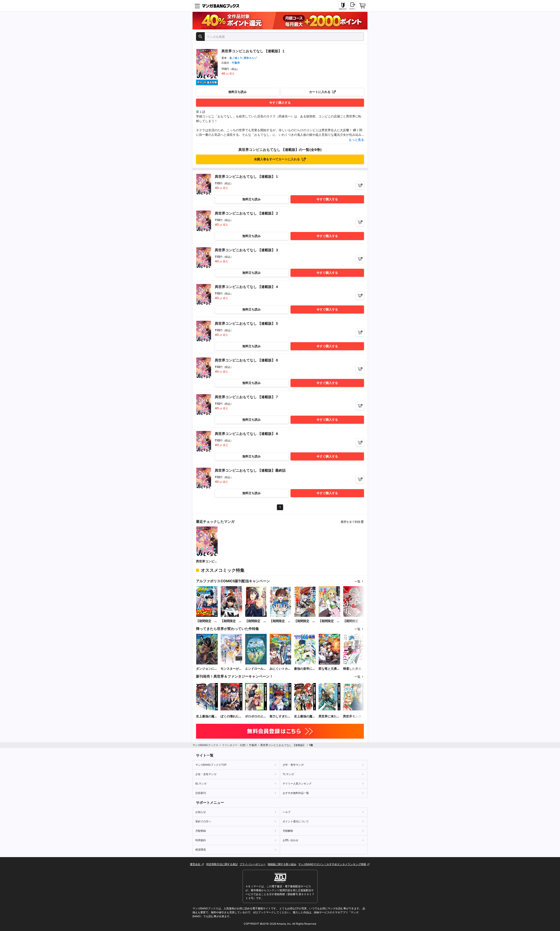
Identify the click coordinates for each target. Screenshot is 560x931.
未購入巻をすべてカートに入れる (277, 159)
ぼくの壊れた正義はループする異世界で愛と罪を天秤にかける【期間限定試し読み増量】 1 (231, 716)
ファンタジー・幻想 (233, 745)
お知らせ (200, 812)
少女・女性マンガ (205, 774)
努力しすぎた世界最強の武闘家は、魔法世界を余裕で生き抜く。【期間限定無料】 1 (280, 716)
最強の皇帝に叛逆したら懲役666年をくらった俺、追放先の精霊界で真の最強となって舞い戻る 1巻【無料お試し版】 (304, 669)
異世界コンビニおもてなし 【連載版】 (206, 561)
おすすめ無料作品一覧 (296, 793)
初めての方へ (203, 821)
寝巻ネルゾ (250, 57)
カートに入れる (320, 92)
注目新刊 (200, 793)
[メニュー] (197, 6)
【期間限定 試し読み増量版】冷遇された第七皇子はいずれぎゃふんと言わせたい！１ (280, 621)
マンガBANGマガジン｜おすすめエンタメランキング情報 (332, 864)
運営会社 (195, 864)
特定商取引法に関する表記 (222, 864)
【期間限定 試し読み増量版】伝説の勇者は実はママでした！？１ (329, 621)
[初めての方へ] (342, 5)
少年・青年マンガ (293, 764)
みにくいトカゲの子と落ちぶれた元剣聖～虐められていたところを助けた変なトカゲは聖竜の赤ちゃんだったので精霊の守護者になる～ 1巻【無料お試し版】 (280, 669)
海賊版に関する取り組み (282, 864)
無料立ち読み (237, 92)
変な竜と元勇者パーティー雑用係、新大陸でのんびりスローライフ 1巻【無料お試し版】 (329, 669)
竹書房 (236, 62)
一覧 (357, 581)
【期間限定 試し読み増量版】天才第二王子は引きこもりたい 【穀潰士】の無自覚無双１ (256, 621)
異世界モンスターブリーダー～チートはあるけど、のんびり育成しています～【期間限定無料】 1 (353, 716)
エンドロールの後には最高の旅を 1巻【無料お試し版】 (255, 669)
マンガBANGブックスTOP (211, 764)
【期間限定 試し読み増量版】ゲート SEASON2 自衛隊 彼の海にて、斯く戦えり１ (206, 621)
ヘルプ (286, 812)
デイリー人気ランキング (297, 783)
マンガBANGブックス (205, 745)
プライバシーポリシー (253, 864)
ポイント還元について (296, 821)
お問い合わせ (290, 840)
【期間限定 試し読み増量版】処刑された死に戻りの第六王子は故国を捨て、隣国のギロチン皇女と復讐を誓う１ (231, 621)
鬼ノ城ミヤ (235, 57)
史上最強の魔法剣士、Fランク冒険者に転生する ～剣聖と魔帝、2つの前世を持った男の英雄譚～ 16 (206, 716)
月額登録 (200, 830)
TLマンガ (288, 774)
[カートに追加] (360, 185)
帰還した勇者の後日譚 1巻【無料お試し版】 (353, 669)
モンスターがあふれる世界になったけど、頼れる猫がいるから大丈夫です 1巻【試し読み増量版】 (231, 669)
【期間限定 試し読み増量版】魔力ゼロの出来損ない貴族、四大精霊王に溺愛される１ (304, 621)
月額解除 (288, 830)
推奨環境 (200, 849)
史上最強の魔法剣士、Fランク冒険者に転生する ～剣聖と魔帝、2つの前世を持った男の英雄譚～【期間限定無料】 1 (304, 716)
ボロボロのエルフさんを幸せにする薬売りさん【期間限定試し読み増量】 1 (255, 716)
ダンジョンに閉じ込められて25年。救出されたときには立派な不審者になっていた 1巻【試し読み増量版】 (206, 669)
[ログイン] (352, 5)
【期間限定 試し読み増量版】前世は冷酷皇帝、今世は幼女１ (353, 621)
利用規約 (200, 840)
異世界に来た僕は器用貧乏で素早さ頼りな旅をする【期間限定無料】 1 (329, 716)
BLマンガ (200, 783)
